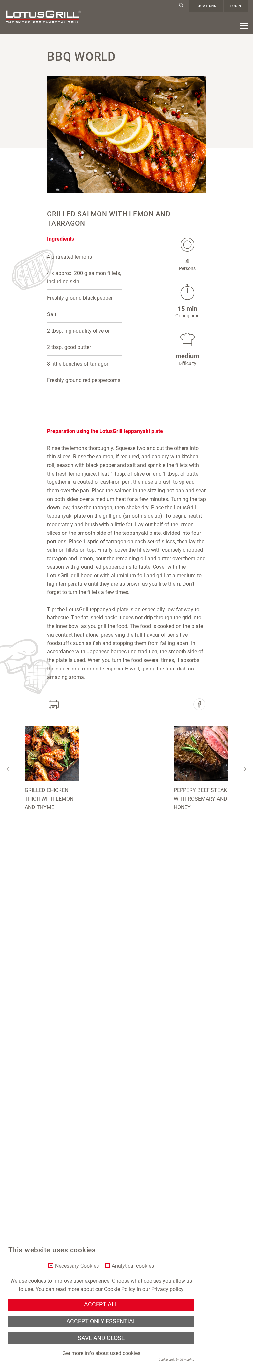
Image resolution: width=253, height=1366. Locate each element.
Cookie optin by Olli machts (176, 1359)
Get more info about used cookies (101, 1353)
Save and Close (101, 1338)
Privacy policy (167, 1289)
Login (235, 6)
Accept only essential (101, 1321)
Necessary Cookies (77, 1266)
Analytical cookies (133, 1266)
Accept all (101, 1304)
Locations (206, 6)
